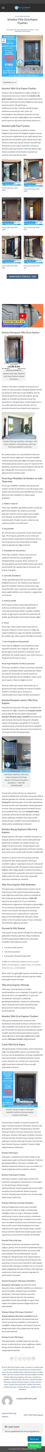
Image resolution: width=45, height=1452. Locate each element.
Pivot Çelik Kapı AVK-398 (10, 267)
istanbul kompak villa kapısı (19, 1379)
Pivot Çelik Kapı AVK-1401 (32, 190)
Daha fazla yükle (22, 276)
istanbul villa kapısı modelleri (27, 1387)
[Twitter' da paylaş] (20, 1359)
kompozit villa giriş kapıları (25, 389)
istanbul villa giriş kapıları (20, 1382)
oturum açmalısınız (31, 1431)
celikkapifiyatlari (13, 30)
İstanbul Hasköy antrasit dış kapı (18, 1370)
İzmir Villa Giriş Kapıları (33, 1415)
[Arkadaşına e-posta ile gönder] (25, 1359)
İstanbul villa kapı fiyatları (17, 1384)
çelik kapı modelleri (15, 817)
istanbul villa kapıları (34, 1384)
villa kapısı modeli (30, 1213)
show (14, 82)
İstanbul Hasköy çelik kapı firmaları (25, 1372)
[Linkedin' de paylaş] (33, 1359)
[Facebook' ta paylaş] (16, 1359)
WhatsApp (34, 1445)
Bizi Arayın (34, 1439)
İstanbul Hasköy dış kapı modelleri (25, 1375)
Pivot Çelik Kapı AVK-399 (32, 228)
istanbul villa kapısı (10, 1387)
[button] (3, 8)
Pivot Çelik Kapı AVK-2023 (10, 189)
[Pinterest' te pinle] (29, 1359)
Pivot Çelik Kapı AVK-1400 (10, 228)
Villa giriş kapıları (9, 1049)
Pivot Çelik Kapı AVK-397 (32, 267)
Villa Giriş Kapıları (22, 16)
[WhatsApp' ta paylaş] (12, 1359)
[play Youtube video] (22, 315)
